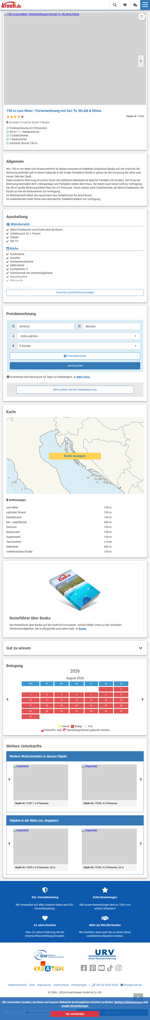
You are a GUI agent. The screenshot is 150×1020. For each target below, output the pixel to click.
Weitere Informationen (128, 1002)
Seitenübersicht (17, 984)
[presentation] (9, 779)
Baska (82, 628)
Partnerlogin (79, 984)
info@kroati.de (132, 984)
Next (141, 61)
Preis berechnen (76, 355)
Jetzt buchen (75, 365)
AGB (32, 984)
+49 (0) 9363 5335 (106, 984)
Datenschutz (61, 984)
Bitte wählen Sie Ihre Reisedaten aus (75, 389)
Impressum (44, 984)
